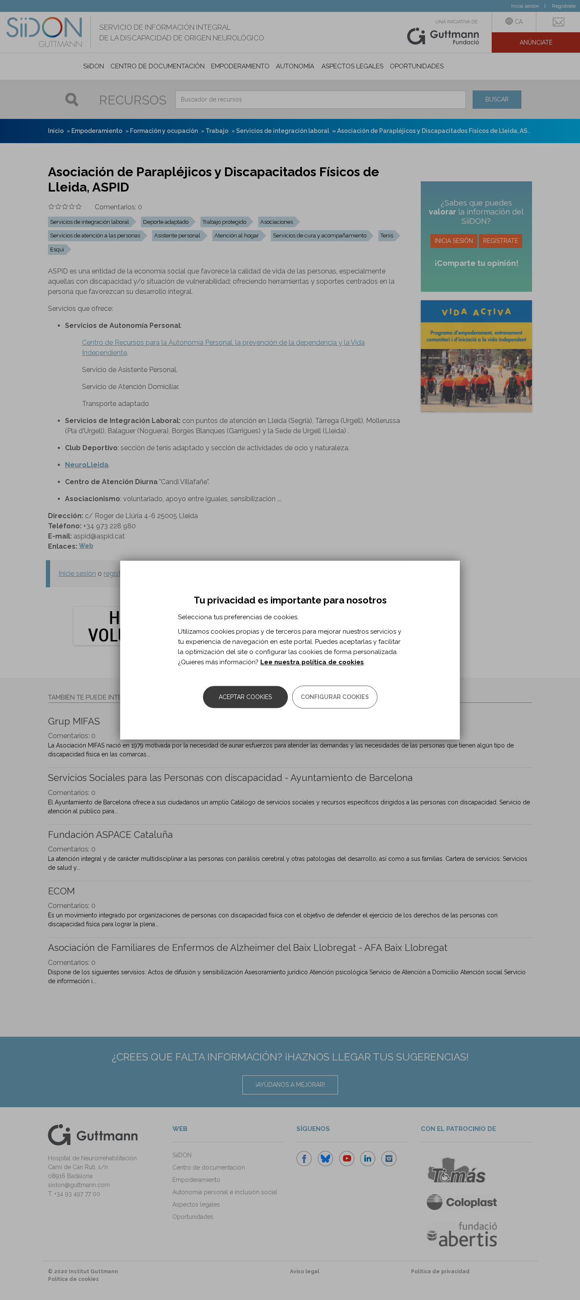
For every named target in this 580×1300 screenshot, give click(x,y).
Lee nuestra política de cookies (312, 662)
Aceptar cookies (245, 697)
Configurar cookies (335, 697)
